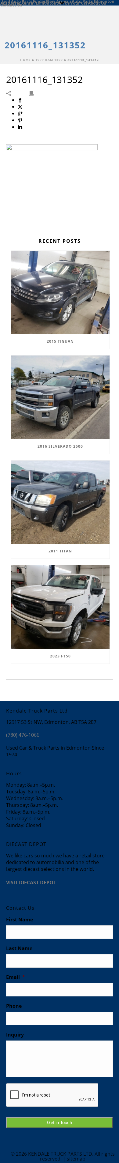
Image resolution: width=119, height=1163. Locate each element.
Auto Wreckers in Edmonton (28, 3)
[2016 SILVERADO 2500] (60, 397)
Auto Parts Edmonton (93, 1)
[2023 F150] (60, 607)
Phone (14, 1006)
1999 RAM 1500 (49, 60)
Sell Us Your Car (72, 3)
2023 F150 (60, 656)
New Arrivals (58, 1)
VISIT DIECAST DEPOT (31, 882)
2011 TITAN (60, 551)
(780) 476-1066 (22, 735)
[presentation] (52, 1095)
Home (25, 60)
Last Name (19, 948)
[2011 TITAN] (60, 502)
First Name (19, 919)
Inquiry (15, 1035)
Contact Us (11, 5)
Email (15, 977)
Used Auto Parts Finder (23, 1)
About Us (97, 3)
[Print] (34, 93)
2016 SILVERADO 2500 (60, 446)
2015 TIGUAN (60, 341)
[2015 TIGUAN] (60, 292)
